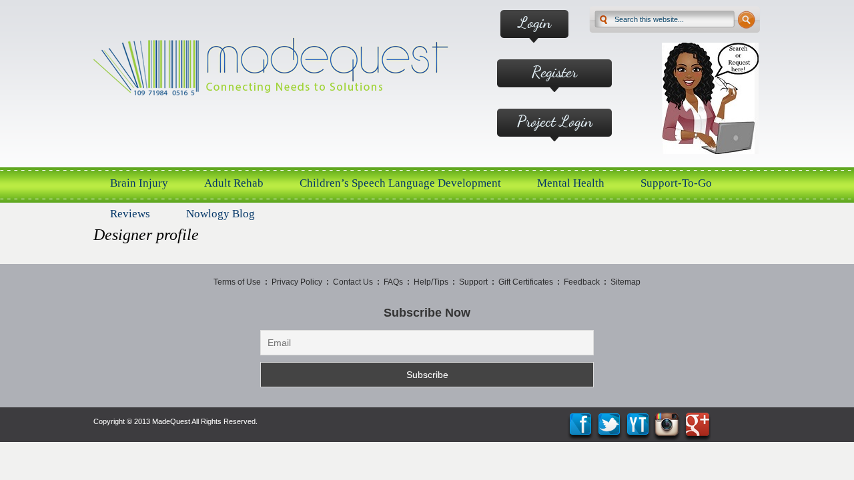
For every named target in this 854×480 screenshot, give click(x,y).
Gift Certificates (525, 282)
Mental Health (570, 183)
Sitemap (625, 282)
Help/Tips (431, 282)
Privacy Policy (297, 282)
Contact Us (353, 282)
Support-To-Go (676, 183)
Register (554, 71)
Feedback (582, 282)
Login (534, 22)
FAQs (393, 282)
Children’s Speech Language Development (400, 183)
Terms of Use (237, 282)
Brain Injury (139, 183)
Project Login (554, 121)
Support (473, 282)
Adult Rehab (234, 183)
